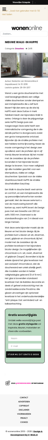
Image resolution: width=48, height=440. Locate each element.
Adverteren (24, 402)
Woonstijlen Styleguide (21, 2)
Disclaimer (24, 410)
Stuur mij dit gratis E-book (23, 354)
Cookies (24, 422)
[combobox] (24, 34)
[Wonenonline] (24, 27)
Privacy (24, 418)
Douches (19, 48)
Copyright (24, 406)
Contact (24, 397)
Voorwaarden (24, 414)
